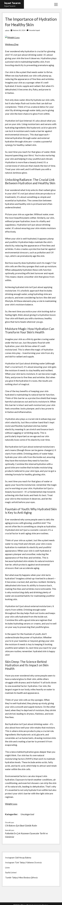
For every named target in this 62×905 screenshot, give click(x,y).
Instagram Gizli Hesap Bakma (18, 857)
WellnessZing (11, 44)
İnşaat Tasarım (12, 3)
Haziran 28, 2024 (19, 30)
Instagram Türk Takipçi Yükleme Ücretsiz (23, 862)
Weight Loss (11, 803)
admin (7, 30)
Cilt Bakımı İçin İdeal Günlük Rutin (21, 825)
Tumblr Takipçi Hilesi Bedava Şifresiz (21, 877)
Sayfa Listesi (10, 872)
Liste (7, 867)
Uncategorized (27, 814)
